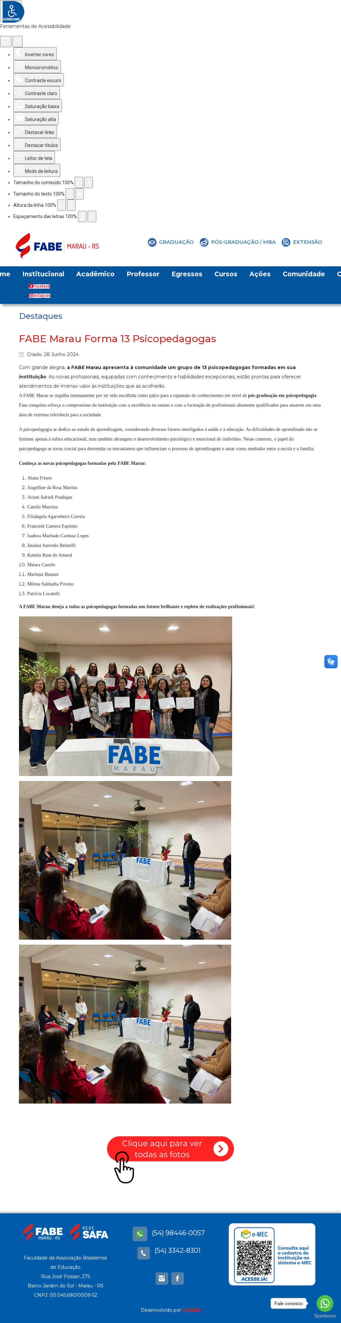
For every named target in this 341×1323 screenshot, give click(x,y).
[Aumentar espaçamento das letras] (92, 216)
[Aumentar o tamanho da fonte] (79, 193)
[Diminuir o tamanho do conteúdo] (79, 182)
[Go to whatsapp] (325, 1303)
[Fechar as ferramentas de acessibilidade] (17, 41)
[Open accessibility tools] (11, 11)
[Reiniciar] (5, 41)
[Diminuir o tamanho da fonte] (70, 193)
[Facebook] (140, 1234)
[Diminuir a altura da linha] (61, 205)
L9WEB (191, 1310)
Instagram (41, 296)
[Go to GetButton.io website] (325, 1316)
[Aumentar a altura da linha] (71, 205)
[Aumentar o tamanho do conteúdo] (88, 182)
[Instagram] (162, 1278)
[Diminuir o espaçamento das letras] (82, 216)
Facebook (42, 286)
